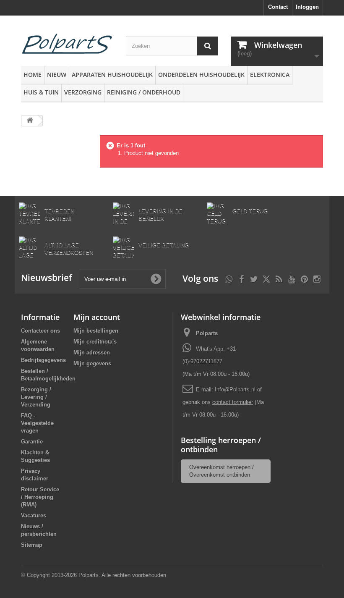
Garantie (32, 441)
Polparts (207, 333)
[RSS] (279, 278)
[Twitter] (254, 278)
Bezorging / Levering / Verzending (36, 397)
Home (32, 75)
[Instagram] (317, 278)
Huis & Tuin (41, 92)
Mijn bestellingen (95, 331)
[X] (266, 278)
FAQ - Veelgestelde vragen (37, 423)
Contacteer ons (40, 331)
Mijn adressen (91, 352)
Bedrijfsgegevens (43, 360)
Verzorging (83, 92)
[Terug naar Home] (30, 120)
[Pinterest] (304, 278)
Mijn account (96, 317)
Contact (278, 7)
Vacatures (33, 515)
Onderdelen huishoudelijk (201, 75)
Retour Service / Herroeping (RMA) (40, 497)
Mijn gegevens (92, 363)
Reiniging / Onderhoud (143, 92)
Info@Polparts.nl (236, 389)
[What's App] (228, 278)
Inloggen (307, 7)
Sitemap (31, 545)
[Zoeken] (207, 46)
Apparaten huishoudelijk (112, 75)
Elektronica (269, 75)
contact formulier (232, 402)
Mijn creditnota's (95, 341)
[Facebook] (241, 278)
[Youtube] (291, 278)
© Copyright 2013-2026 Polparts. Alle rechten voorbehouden (93, 575)
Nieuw (56, 75)
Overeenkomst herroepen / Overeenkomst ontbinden (221, 471)
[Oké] (156, 279)
